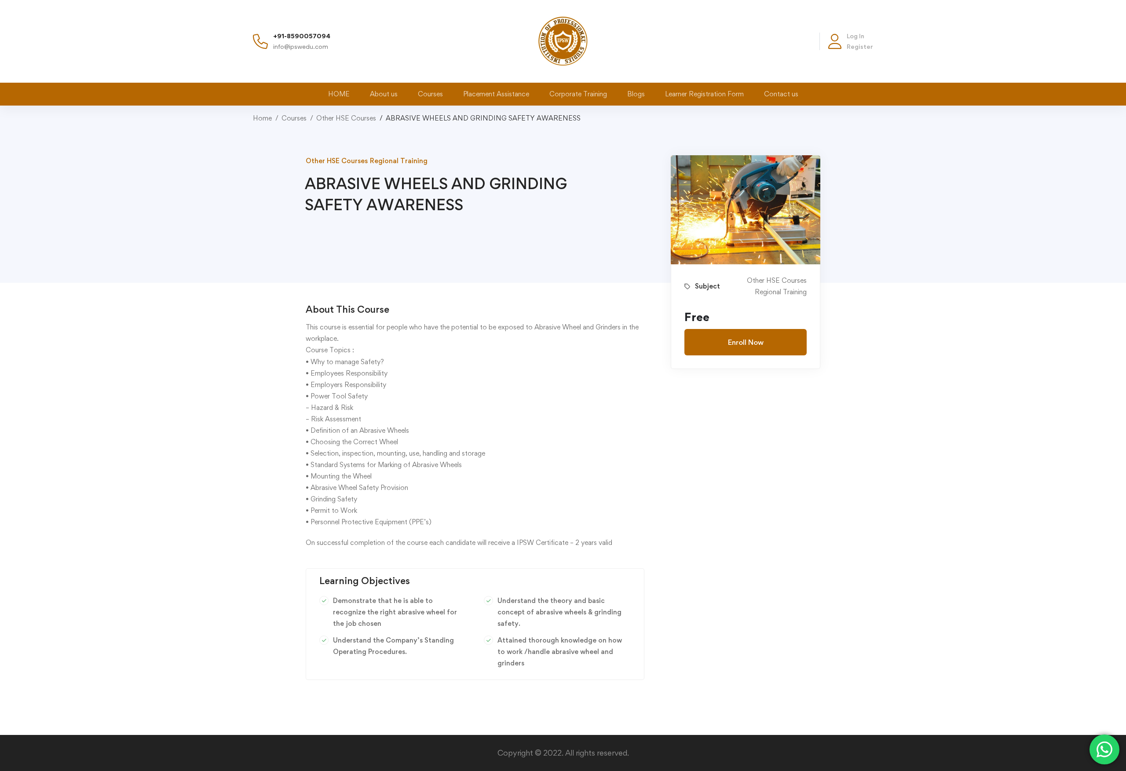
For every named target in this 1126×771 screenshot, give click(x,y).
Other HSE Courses (346, 118)
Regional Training (399, 161)
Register (860, 46)
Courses (294, 118)
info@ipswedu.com (300, 46)
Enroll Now (746, 342)
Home (262, 118)
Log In (855, 36)
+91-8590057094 (301, 36)
